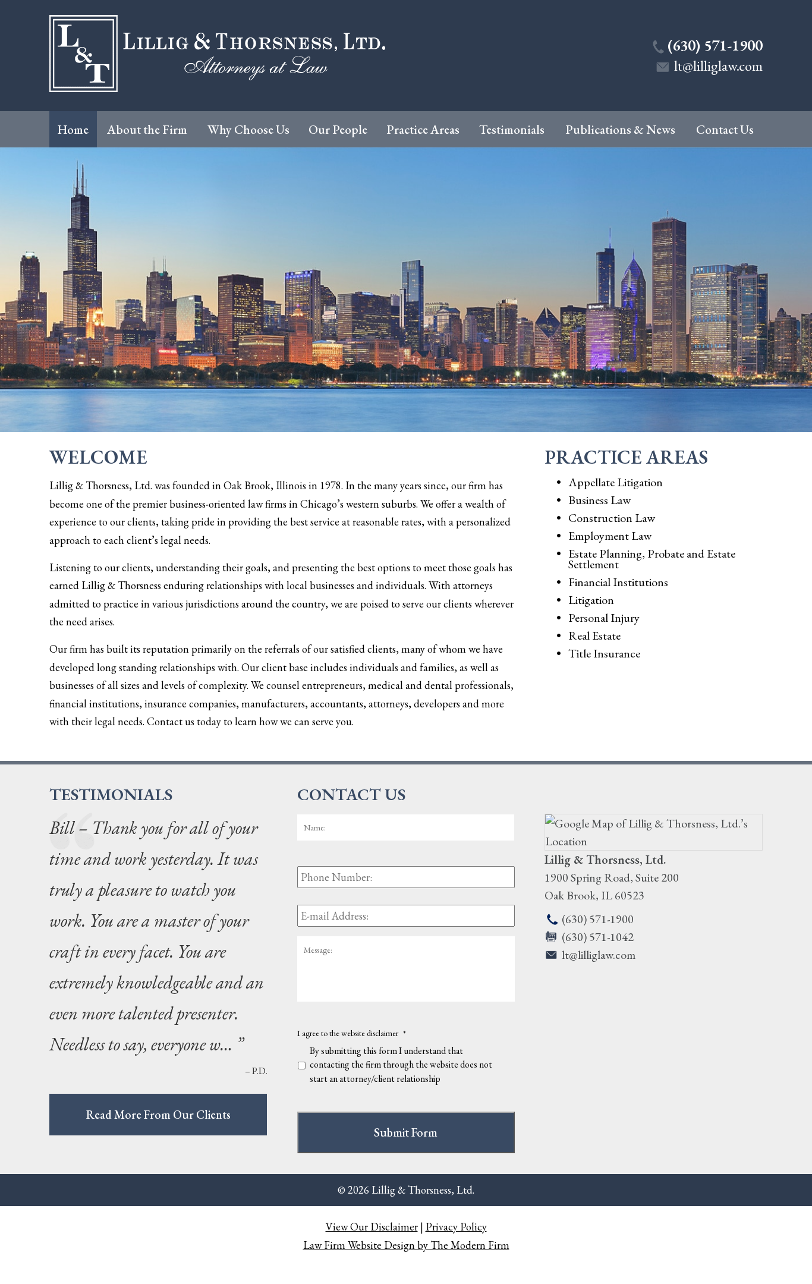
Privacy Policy (456, 1226)
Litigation (591, 600)
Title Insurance (604, 653)
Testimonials (512, 129)
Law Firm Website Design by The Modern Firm (406, 1245)
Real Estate (594, 635)
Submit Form (406, 1132)
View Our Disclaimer (372, 1226)
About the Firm (147, 129)
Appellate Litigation (615, 482)
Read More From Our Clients (158, 1114)
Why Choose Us (248, 129)
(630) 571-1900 (715, 45)
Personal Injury (604, 617)
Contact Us (725, 129)
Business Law (599, 500)
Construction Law (611, 517)
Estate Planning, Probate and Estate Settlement (651, 559)
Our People (338, 129)
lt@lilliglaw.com (718, 65)
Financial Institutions (618, 582)
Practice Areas (422, 129)
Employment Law (610, 535)
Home (73, 129)
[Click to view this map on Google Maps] (654, 841)
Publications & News (620, 129)
